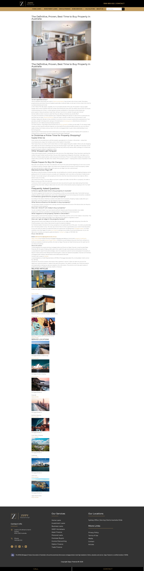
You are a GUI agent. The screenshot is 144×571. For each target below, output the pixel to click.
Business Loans (57, 526)
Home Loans (36, 9)
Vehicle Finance (64, 9)
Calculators (90, 9)
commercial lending (37, 240)
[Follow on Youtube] (26, 547)
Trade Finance (57, 547)
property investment (80, 238)
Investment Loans (50, 9)
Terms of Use (93, 535)
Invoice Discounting (59, 541)
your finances (54, 230)
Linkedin (46, 256)
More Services (77, 9)
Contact (91, 541)
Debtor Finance (57, 544)
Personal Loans (57, 535)
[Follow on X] (22, 546)
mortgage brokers (79, 228)
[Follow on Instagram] (16, 547)
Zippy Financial (35, 238)
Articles (91, 544)
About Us (100, 9)
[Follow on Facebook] (12, 546)
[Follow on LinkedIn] (19, 547)
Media (90, 538)
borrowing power (67, 121)
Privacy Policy (93, 532)
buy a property (64, 124)
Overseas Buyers (58, 538)
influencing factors (49, 117)
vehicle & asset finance (51, 240)
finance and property (58, 101)
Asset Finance (57, 532)
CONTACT (120, 3)
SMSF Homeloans (58, 529)
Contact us (62, 232)
